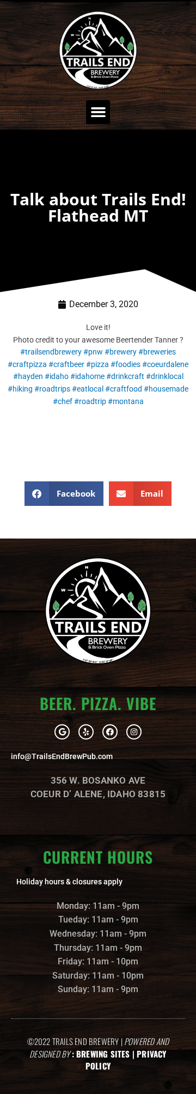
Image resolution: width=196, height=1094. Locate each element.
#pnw (93, 351)
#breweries (157, 351)
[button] (98, 112)
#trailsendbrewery (51, 351)
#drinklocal (164, 376)
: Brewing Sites (101, 1054)
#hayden (28, 376)
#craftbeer (66, 364)
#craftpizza (27, 364)
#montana (126, 401)
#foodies (125, 364)
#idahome (87, 376)
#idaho (57, 376)
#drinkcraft (125, 376)
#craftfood (123, 388)
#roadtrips (52, 388)
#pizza (97, 364)
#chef (62, 401)
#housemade (166, 388)
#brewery (121, 351)
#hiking (20, 388)
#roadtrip (90, 401)
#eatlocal (87, 388)
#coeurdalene (165, 364)
